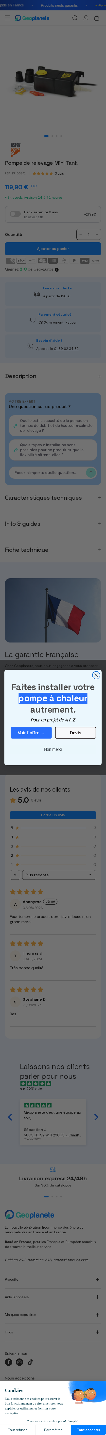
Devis (75, 732)
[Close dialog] (96, 675)
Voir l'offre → (31, 732)
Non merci (53, 749)
